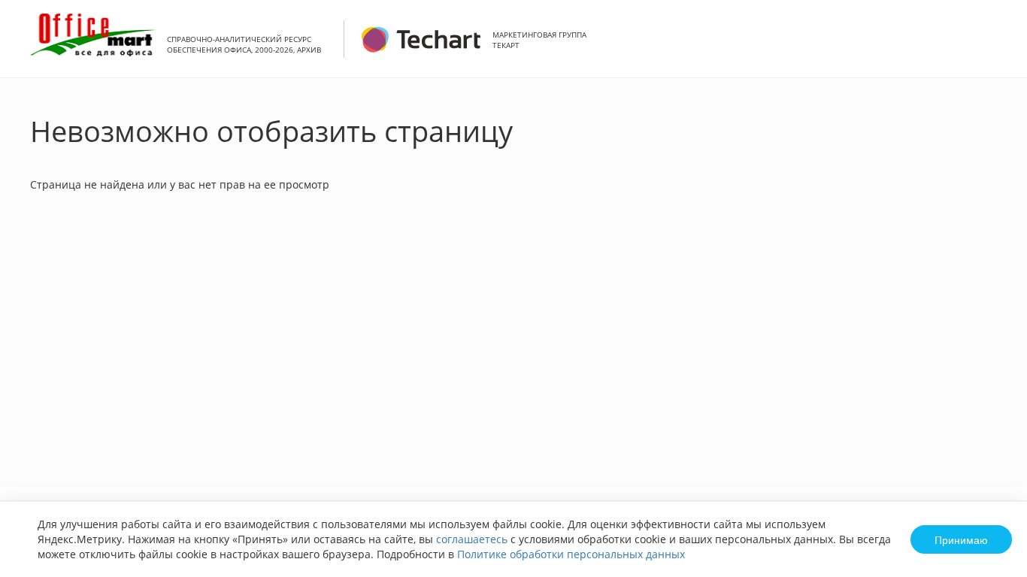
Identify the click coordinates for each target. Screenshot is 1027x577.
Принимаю (961, 539)
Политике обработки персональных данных (571, 554)
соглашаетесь (471, 539)
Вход (992, 47)
